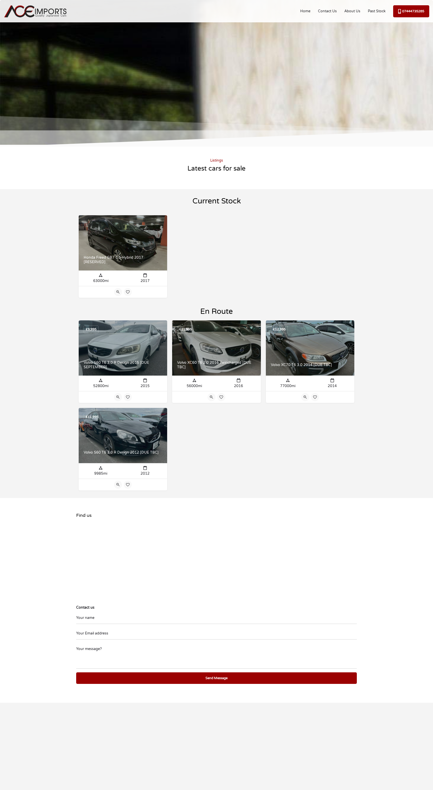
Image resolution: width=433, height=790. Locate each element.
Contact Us (327, 11)
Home (305, 11)
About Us (352, 11)
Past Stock (377, 11)
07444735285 (413, 11)
